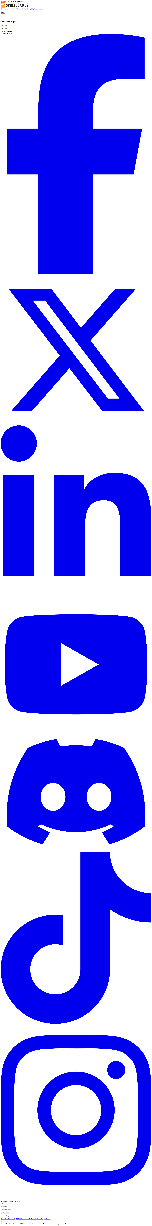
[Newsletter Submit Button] (1, 1213)
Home (2, 9)
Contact (40, 9)
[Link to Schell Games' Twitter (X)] (76, 424)
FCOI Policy (19, 1219)
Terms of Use (4, 1219)
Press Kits (34, 1219)
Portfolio (10, 9)
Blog (32, 9)
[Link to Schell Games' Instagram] (76, 1195)
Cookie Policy (27, 1219)
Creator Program (41, 1219)
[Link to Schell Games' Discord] (76, 851)
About (6, 9)
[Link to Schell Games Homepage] (14, 7)
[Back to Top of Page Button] (1, 1221)
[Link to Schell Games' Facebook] (76, 274)
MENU (3, 12)
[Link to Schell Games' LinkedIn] (76, 596)
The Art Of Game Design (24, 9)
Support (48, 1219)
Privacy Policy (12, 1219)
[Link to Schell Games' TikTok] (76, 1023)
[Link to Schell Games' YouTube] (76, 730)
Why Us (14, 9)
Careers (36, 9)
